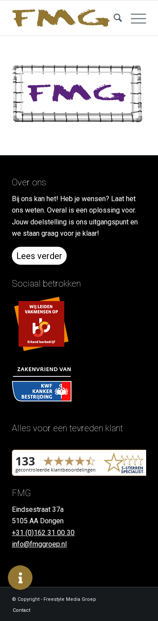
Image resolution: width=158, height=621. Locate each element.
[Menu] (134, 17)
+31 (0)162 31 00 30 (43, 533)
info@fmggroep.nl (39, 544)
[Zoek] (113, 17)
